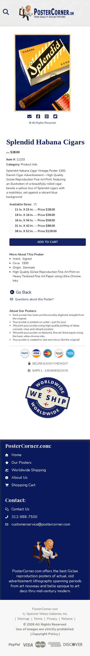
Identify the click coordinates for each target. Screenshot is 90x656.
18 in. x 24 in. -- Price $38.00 (35, 215)
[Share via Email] (29, 116)
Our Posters (21, 462)
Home (16, 454)
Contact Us (20, 509)
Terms (38, 619)
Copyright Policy (45, 634)
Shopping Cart (23, 484)
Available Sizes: (23, 204)
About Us (19, 477)
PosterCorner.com (45, 609)
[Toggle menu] (6, 11)
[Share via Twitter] (55, 116)
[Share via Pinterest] (46, 116)
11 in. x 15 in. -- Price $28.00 (35, 210)
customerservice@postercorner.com (41, 524)
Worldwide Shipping (29, 470)
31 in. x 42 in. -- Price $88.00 (35, 226)
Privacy (52, 619)
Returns (67, 619)
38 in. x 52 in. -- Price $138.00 (36, 231)
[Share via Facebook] (38, 116)
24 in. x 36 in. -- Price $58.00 (35, 220)
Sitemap (23, 619)
